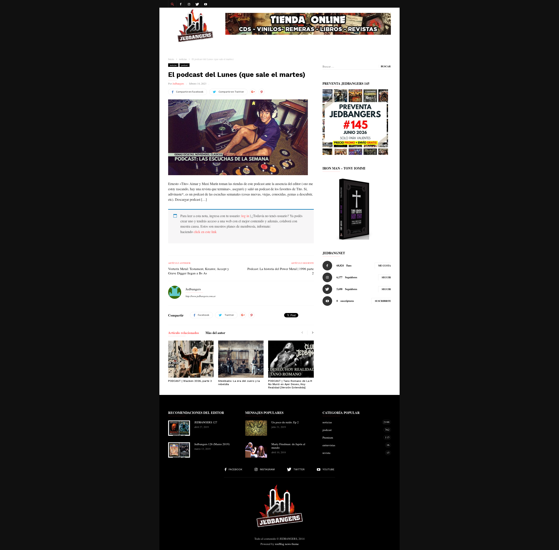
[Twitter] (197, 4)
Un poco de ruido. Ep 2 (285, 422)
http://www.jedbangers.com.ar (201, 296)
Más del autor (215, 333)
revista (352, 453)
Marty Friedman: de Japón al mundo (288, 446)
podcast (184, 65)
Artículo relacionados (183, 333)
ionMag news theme (287, 544)
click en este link (205, 231)
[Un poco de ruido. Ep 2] (256, 428)
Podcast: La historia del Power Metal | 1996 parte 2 (280, 270)
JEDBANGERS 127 (205, 422)
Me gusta (384, 265)
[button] (172, 3)
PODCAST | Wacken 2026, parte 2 (190, 380)
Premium (352, 437)
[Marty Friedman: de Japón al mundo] (256, 450)
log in (245, 215)
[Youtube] (205, 4)
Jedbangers (178, 83)
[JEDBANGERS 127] (179, 428)
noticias (173, 65)
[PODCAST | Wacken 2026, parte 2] (191, 359)
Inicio (171, 59)
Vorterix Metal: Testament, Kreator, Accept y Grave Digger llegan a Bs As (198, 270)
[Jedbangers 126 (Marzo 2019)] (179, 450)
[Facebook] (180, 4)
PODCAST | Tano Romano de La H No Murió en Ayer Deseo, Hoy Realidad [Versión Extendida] (290, 384)
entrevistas (352, 445)
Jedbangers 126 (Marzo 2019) (211, 444)
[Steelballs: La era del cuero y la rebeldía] (241, 359)
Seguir (386, 277)
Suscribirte (383, 301)
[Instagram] (189, 4)
